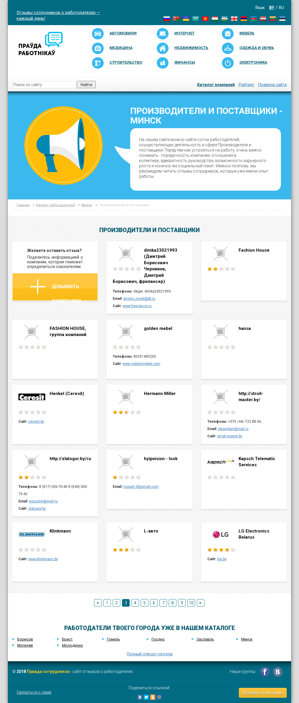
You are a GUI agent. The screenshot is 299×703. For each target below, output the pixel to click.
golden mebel (158, 328)
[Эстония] (282, 18)
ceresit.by (36, 422)
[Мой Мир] (159, 697)
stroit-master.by (229, 436)
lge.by (222, 559)
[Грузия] (234, 18)
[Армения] (243, 18)
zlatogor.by (37, 509)
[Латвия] (263, 18)
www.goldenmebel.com (141, 364)
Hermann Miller (160, 393)
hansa (245, 328)
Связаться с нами (34, 692)
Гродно (158, 639)
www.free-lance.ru (137, 306)
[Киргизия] (205, 18)
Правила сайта (272, 84)
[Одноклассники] (152, 697)
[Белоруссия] (176, 18)
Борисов (25, 639)
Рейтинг (246, 84)
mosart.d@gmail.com (141, 487)
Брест (67, 639)
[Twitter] (146, 697)
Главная (23, 205)
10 (191, 603)
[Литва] (272, 18)
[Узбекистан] (224, 18)
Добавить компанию (66, 291)
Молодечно (72, 645)
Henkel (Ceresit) (67, 393)
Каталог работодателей (55, 205)
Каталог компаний (216, 84)
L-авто (151, 531)
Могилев (25, 645)
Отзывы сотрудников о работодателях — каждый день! (58, 15)
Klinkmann (60, 531)
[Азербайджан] (253, 18)
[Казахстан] (195, 18)
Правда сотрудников (48, 671)
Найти (86, 84)
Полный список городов (150, 654)
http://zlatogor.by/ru (70, 458)
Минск (86, 205)
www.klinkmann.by (43, 559)
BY (271, 7)
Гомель (113, 639)
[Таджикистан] (215, 18)
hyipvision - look (161, 458)
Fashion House (254, 250)
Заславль (205, 639)
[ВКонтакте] (139, 697)
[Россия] (166, 18)
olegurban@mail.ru (233, 429)
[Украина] (186, 18)
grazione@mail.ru (43, 501)
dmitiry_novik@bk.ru (139, 299)
